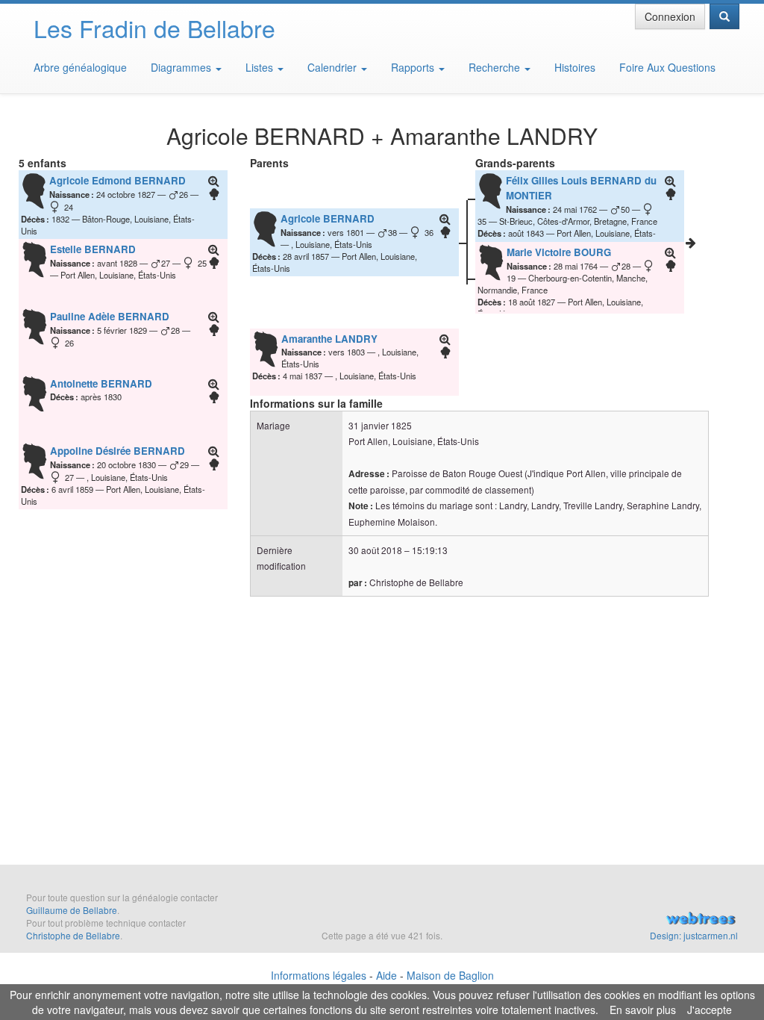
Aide (386, 975)
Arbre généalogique (80, 67)
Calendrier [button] (333, 67)
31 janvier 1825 (380, 425)
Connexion (670, 16)
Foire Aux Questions (667, 67)
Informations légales (318, 975)
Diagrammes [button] (182, 67)
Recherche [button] (496, 67)
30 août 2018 (375, 550)
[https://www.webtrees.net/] (637, 920)
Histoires (574, 67)
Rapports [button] (414, 67)
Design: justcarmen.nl (694, 935)
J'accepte (709, 1009)
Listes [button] (260, 67)
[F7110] (691, 243)
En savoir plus (643, 1009)
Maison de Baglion (450, 975)
